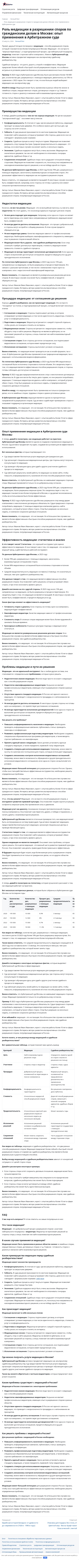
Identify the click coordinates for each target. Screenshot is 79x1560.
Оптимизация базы (9, 1552)
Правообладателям (9, 1545)
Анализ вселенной (53, 1552)
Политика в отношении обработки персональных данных (30, 1539)
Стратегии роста (8, 9)
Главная (5, 19)
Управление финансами (11, 13)
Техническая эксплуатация (34, 13)
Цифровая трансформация (27, 9)
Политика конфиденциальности (48, 1542)
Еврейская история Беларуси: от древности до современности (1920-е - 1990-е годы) (20, 1523)
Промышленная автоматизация (31, 1552)
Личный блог (15, 19)
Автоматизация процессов (57, 13)
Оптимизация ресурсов (50, 9)
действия (40, 1278)
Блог (3, 1539)
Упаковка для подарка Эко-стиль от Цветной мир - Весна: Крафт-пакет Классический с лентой (62, 1524)
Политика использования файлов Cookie (17, 1542)
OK (45, 1557)
